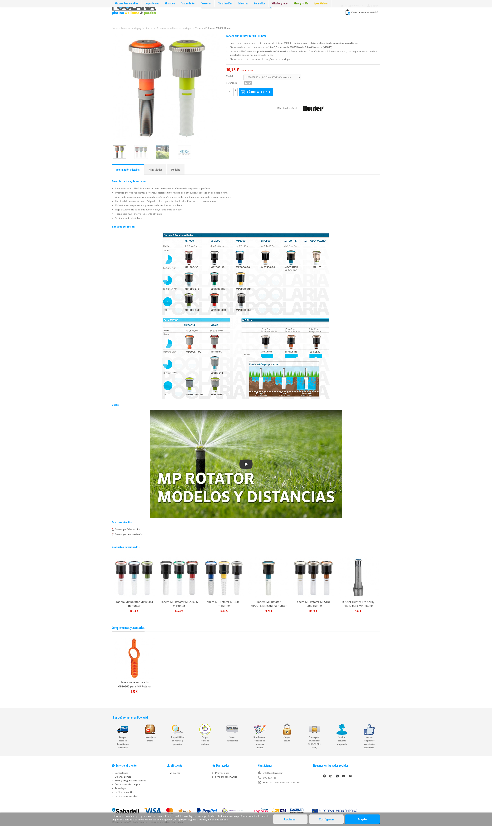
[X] (337, 776)
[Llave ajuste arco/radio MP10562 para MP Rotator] (134, 658)
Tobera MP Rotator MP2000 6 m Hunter (179, 604)
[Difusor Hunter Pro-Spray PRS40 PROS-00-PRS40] (358, 577)
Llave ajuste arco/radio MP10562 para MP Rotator (134, 684)
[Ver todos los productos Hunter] (313, 108)
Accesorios (206, 3)
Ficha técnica (155, 169)
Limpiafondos (152, 3)
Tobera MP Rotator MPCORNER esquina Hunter (269, 604)
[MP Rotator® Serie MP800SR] (166, 88)
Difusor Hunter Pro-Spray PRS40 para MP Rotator (358, 604)
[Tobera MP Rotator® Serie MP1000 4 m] (134, 577)
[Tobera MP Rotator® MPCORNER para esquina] (268, 577)
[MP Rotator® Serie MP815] (144, 152)
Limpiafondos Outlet (226, 776)
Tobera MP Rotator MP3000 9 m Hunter (224, 604)
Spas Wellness (321, 3)
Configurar (326, 819)
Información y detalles (128, 169)
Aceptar (362, 819)
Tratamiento (187, 3)
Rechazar (290, 819)
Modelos (175, 169)
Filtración (170, 3)
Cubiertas (243, 3)
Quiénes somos (122, 776)
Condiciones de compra (127, 784)
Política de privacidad (125, 796)
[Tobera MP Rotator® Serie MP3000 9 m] (223, 577)
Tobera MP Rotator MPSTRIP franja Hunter (313, 604)
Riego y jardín (301, 3)
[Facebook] (324, 776)
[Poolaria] (134, 8)
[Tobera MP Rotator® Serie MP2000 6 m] (179, 577)
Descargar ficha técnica (127, 529)
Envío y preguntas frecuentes (130, 780)
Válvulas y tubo (280, 3)
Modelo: (230, 76)
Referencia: (232, 82)
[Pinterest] (350, 776)
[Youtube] (344, 776)
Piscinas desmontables (126, 3)
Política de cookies (124, 792)
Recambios (259, 3)
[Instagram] (330, 776)
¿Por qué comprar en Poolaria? (130, 717)
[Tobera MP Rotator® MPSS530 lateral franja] (313, 577)
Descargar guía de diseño (128, 534)
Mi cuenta (174, 772)
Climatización (225, 3)
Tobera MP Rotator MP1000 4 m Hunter (134, 604)
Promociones (222, 772)
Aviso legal (120, 788)
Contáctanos (121, 772)
